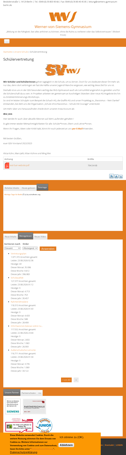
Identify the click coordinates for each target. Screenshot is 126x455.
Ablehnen (66, 445)
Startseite (7, 51)
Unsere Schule (21, 51)
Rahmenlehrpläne (19, 301)
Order (26, 243)
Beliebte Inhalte (12, 188)
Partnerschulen (29, 393)
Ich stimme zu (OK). (72, 437)
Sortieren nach (12, 243)
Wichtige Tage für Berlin (14, 194)
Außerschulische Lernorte (23, 350)
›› (76, 379)
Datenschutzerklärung (42, 448)
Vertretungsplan (18, 253)
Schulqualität (17, 277)
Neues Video (40, 236)
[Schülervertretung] (63, 69)
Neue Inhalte (10, 236)
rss (39, 393)
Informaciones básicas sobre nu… (27, 325)
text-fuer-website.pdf (19, 165)
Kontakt (109, 445)
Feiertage (42, 187)
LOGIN (119, 445)
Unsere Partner (12, 392)
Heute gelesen (28, 188)
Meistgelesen (25, 236)
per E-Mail (78, 128)
